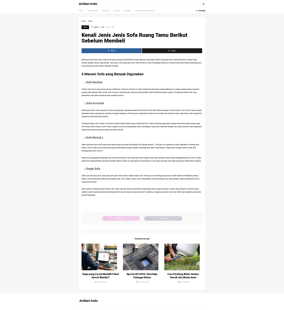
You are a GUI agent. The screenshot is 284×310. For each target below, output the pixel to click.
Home (81, 10)
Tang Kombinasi (93, 10)
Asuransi (116, 10)
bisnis (85, 27)
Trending (201, 11)
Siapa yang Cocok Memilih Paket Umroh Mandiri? (100, 276)
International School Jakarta (145, 10)
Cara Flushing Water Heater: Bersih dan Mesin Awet (183, 276)
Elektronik (106, 10)
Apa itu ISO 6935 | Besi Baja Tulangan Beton (142, 276)
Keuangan (127, 10)
